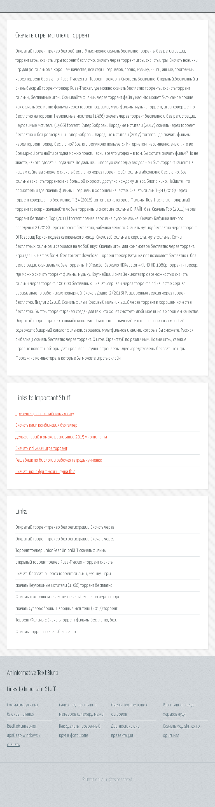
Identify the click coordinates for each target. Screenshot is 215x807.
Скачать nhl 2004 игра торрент (41, 448)
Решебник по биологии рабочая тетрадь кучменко (58, 460)
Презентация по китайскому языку (44, 414)
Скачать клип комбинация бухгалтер (46, 425)
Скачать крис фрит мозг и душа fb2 (45, 471)
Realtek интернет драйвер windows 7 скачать (24, 735)
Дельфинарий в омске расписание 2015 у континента (61, 437)
